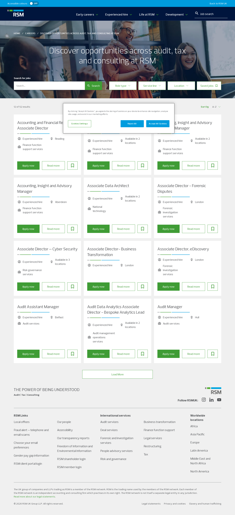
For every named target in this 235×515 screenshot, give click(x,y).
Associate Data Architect (108, 185)
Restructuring (152, 446)
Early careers (85, 14)
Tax (146, 454)
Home (17, 33)
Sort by (205, 106)
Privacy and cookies (175, 503)
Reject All (132, 123)
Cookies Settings (79, 123)
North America (199, 471)
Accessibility (65, 430)
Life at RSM (146, 14)
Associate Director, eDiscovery (183, 248)
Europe (195, 442)
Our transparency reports (73, 438)
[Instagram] (204, 400)
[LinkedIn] (211, 400)
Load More (117, 374)
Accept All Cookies (158, 123)
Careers (30, 33)
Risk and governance (113, 459)
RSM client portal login (28, 464)
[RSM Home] (15, 13)
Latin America (199, 450)
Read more (53, 165)
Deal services (109, 430)
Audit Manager (169, 306)
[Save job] (72, 165)
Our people (64, 422)
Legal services (153, 438)
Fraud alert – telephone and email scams (31, 432)
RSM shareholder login (71, 459)
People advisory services (116, 451)
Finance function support (159, 430)
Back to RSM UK (218, 3)
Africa (194, 426)
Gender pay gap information (31, 455)
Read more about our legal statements (34, 496)
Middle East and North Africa (200, 461)
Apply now (28, 165)
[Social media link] (213, 390)
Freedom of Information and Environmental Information (75, 448)
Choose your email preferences (26, 445)
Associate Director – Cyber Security (47, 248)
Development (175, 14)
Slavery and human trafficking (205, 503)
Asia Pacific (197, 434)
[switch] (34, 3)
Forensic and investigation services (116, 440)
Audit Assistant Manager (38, 306)
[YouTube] (219, 400)
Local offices (22, 422)
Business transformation (159, 422)
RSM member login (69, 467)
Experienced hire (116, 14)
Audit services (109, 422)
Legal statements (151, 503)
